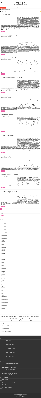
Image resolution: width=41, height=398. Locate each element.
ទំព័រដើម (2, 9)
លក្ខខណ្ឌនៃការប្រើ (19, 394)
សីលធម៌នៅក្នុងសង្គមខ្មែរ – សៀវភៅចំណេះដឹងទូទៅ (9, 367)
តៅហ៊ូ (27, 316)
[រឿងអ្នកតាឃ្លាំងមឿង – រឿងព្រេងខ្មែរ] (0, 387)
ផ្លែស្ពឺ (29, 318)
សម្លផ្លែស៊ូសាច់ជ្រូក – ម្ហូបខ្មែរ (10, 356)
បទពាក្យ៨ (5, 227)
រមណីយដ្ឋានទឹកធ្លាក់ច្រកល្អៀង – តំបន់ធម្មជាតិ (9, 174)
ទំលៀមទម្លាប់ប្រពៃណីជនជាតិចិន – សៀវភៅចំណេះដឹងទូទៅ (10, 373)
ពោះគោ (31, 318)
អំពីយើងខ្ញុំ (15, 394)
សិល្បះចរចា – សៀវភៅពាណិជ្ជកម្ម (5, 328)
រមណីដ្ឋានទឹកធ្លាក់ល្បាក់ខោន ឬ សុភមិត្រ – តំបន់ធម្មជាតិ (11, 77)
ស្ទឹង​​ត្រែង (9, 36)
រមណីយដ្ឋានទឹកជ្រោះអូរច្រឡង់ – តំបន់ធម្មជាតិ (9, 35)
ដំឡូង (24, 316)
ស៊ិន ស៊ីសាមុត (5, 233)
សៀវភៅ (3, 295)
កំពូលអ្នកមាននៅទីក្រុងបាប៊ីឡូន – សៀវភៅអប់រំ (12, 7)
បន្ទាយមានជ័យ (4, 268)
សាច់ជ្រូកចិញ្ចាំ (19, 320)
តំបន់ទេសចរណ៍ (3, 256)
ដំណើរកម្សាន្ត (5, 9)
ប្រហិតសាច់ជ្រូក (21, 318)
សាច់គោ (7, 320)
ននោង (8, 318)
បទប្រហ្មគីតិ (5, 224)
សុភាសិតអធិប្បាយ (4, 238)
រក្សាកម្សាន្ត (20, 2)
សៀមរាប (3, 275)
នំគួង (3, 289)
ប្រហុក (25, 318)
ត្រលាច (31, 316)
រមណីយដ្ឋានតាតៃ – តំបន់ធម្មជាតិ (7, 114)
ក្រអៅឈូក (7, 316)
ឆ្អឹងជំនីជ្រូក (16, 316)
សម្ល (2, 290)
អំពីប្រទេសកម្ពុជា (4, 247)
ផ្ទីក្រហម (27, 318)
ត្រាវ (35, 316)
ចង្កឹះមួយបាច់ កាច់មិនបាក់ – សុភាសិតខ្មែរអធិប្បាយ (9, 382)
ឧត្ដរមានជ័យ (3, 278)
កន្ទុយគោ (2, 316)
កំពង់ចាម (3, 259)
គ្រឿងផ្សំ (3, 283)
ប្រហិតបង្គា (17, 318)
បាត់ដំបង (3, 269)
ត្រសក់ (34, 316)
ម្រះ (36, 318)
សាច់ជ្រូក (11, 320)
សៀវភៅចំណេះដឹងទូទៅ (5, 299)
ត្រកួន (29, 316)
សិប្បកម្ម (3, 244)
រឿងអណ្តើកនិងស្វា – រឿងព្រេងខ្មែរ (10, 348)
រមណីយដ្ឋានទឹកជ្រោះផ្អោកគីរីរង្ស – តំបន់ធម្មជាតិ (10, 156)
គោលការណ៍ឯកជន (24, 394)
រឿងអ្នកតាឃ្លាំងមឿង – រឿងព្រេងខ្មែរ (7, 387)
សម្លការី (3, 292)
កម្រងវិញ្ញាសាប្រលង (4, 296)
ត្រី (36, 316)
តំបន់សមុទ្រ (3, 253)
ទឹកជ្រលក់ (3, 287)
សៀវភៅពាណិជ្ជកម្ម (4, 305)
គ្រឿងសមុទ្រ (11, 316)
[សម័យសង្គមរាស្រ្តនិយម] (0, 379)
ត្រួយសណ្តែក (2, 318)
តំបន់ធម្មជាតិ (6, 36)
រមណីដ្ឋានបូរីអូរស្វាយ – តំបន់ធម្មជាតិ (8, 96)
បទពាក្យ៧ (5, 226)
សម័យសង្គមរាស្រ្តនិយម (5, 379)
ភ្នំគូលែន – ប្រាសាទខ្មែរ (5, 14)
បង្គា (10, 318)
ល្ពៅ (37, 318)
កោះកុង (5, 116)
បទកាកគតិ (5, 223)
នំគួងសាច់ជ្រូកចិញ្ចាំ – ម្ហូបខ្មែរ (10, 344)
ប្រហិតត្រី (14, 318)
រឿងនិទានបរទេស (4, 235)
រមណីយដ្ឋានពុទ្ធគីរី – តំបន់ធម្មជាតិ (7, 135)
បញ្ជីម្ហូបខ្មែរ (3, 280)
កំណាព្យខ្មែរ (3, 222)
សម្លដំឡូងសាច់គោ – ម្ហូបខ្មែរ (10, 340)
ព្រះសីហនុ (3, 272)
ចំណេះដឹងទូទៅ (3, 240)
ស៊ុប (2, 293)
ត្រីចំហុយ (38, 316)
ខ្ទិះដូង (8, 316)
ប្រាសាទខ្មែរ (3, 241)
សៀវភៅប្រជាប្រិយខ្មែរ (5, 302)
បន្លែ (12, 318)
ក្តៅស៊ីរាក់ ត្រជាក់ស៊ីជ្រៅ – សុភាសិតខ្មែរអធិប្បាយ (8, 384)
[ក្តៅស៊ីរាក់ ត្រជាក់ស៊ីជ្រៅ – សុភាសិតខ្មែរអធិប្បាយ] (0, 384)
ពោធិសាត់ (3, 271)
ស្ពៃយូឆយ (31, 320)
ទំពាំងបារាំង (6, 318)
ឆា (2, 284)
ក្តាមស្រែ (5, 316)
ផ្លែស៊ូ (28, 318)
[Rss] (19, 395)
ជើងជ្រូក (20, 316)
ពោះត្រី (33, 318)
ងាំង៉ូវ (13, 316)
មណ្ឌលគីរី (9, 192)
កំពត (3, 262)
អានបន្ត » (3, 31)
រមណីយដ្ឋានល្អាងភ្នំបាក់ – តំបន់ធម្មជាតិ (8, 57)
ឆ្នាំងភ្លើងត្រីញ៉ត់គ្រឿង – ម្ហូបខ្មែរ (10, 352)
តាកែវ (8, 157)
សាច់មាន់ (24, 320)
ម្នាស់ (35, 318)
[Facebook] (20, 395)
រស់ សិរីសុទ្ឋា (5, 232)
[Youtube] (21, 395)
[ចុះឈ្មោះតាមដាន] (40, 11)
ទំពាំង (4, 318)
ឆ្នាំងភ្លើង (3, 286)
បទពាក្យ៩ (5, 229)
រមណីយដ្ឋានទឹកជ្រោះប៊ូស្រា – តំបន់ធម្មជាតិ (9, 191)
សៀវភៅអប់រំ (3, 308)
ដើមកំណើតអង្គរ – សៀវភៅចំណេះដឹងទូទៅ (6, 331)
